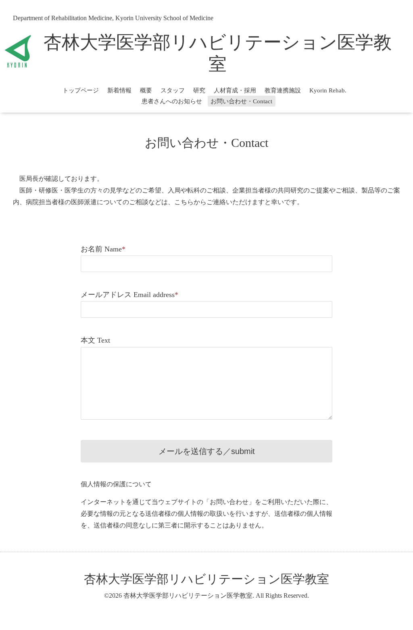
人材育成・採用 (235, 90)
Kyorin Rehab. (327, 90)
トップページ (81, 90)
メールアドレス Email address (129, 295)
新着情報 (119, 90)
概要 (146, 90)
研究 (199, 90)
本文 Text (95, 340)
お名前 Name (103, 249)
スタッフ (173, 90)
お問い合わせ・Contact (241, 101)
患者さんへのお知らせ (172, 101)
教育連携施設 (283, 90)
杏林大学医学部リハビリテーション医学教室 (206, 579)
